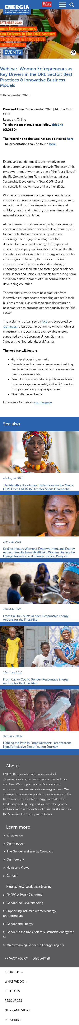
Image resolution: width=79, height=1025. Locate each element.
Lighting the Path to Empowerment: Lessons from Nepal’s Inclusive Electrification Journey (37, 744)
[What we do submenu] (27, 982)
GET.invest (10, 326)
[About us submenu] (22, 972)
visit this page (42, 402)
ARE (44, 321)
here (70, 139)
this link (57, 125)
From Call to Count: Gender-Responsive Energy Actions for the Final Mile (35, 617)
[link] (70, 139)
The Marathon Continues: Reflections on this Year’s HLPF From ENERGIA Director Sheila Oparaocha (38, 487)
